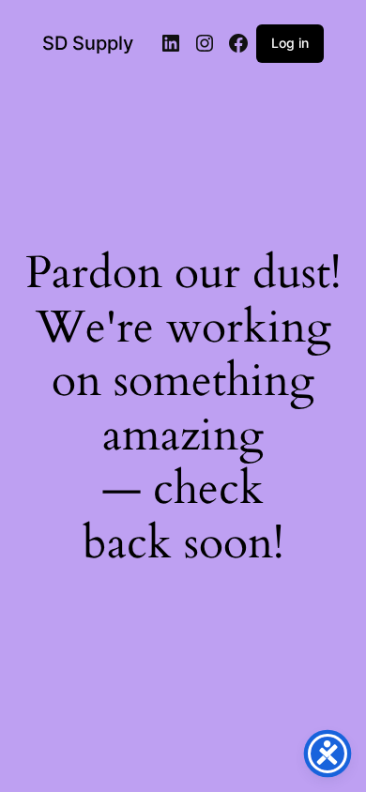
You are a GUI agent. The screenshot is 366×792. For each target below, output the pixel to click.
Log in (290, 43)
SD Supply (87, 43)
